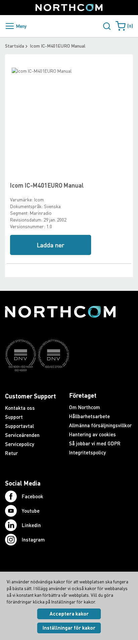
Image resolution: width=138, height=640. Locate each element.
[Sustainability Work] (60, 384)
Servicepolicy (19, 444)
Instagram (33, 539)
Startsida (14, 46)
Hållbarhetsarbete (89, 416)
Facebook (32, 496)
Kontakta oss (20, 408)
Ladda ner (50, 245)
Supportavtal (19, 426)
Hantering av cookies (92, 434)
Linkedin (31, 525)
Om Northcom (84, 407)
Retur (11, 453)
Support (14, 417)
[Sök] (107, 26)
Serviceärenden (22, 435)
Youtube (31, 511)
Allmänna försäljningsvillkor (100, 425)
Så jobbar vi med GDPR (95, 443)
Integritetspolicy (87, 452)
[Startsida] (69, 7)
